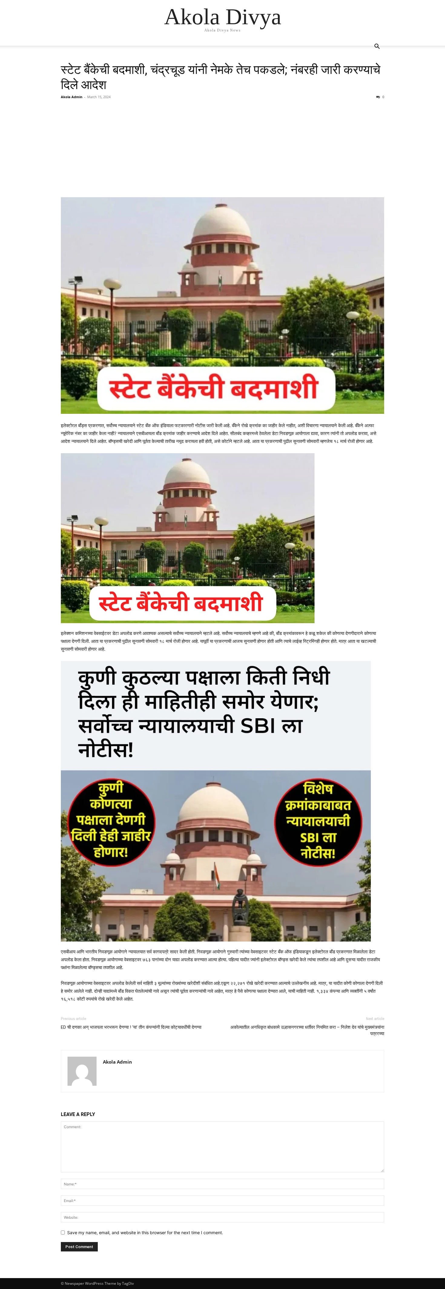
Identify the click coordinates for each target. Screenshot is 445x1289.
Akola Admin (71, 97)
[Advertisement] (222, 148)
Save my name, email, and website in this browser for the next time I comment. (145, 1232)
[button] (377, 47)
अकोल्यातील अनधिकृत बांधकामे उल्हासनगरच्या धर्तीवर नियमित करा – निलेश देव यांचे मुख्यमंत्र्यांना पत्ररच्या (307, 1030)
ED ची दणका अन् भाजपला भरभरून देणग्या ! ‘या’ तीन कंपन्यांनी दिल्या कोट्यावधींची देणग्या (131, 1027)
